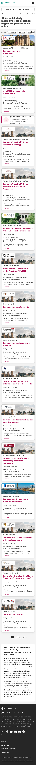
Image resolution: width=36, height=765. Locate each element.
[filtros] (33, 32)
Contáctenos (5, 752)
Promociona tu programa (8, 748)
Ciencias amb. (12, 32)
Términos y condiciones (8, 760)
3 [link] (19, 637)
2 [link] (16, 637)
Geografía (22, 32)
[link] (26, 637)
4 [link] (23, 637)
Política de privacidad (20, 760)
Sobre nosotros (5, 745)
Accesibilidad (29, 760)
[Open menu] (33, 3)
